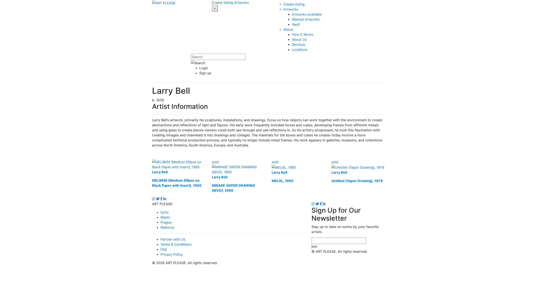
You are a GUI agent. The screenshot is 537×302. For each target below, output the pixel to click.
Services (298, 44)
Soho (164, 212)
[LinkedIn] (324, 204)
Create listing (222, 2)
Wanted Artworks (305, 19)
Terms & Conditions (176, 244)
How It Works (302, 34)
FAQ (163, 249)
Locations (299, 49)
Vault (296, 24)
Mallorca (167, 227)
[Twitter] (317, 204)
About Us (299, 39)
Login (203, 68)
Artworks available (307, 14)
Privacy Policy (171, 254)
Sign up (205, 73)
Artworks (241, 2)
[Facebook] (321, 204)
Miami (165, 217)
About (288, 29)
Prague (166, 222)
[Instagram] (313, 204)
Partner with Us (172, 239)
